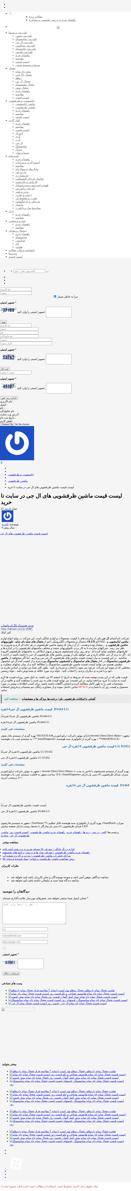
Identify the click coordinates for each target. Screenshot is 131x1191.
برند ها (86, 832)
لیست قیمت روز (19, 832)
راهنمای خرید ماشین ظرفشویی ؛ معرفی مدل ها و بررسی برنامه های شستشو (46, 852)
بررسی (95, 832)
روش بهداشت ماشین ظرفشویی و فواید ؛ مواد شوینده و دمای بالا (39, 858)
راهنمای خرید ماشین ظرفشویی (47, 832)
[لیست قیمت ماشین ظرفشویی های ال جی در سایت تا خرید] (65, 576)
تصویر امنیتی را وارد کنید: (31, 311)
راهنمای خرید (74, 832)
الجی (103, 832)
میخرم (4, 835)
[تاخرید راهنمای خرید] (58, 27)
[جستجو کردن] (47, 271)
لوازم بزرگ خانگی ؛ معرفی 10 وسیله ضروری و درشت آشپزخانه (39, 849)
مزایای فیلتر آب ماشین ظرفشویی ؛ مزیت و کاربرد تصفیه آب (37, 855)
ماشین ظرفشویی (18, 480)
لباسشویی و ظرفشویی (21, 474)
